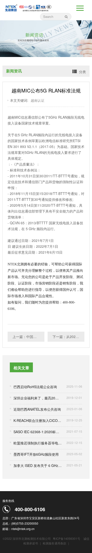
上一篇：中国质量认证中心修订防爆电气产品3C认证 (28, 336)
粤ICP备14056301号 (66, 538)
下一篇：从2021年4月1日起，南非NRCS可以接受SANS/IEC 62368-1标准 (68, 336)
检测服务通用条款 (55, 543)
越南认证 (37, 100)
